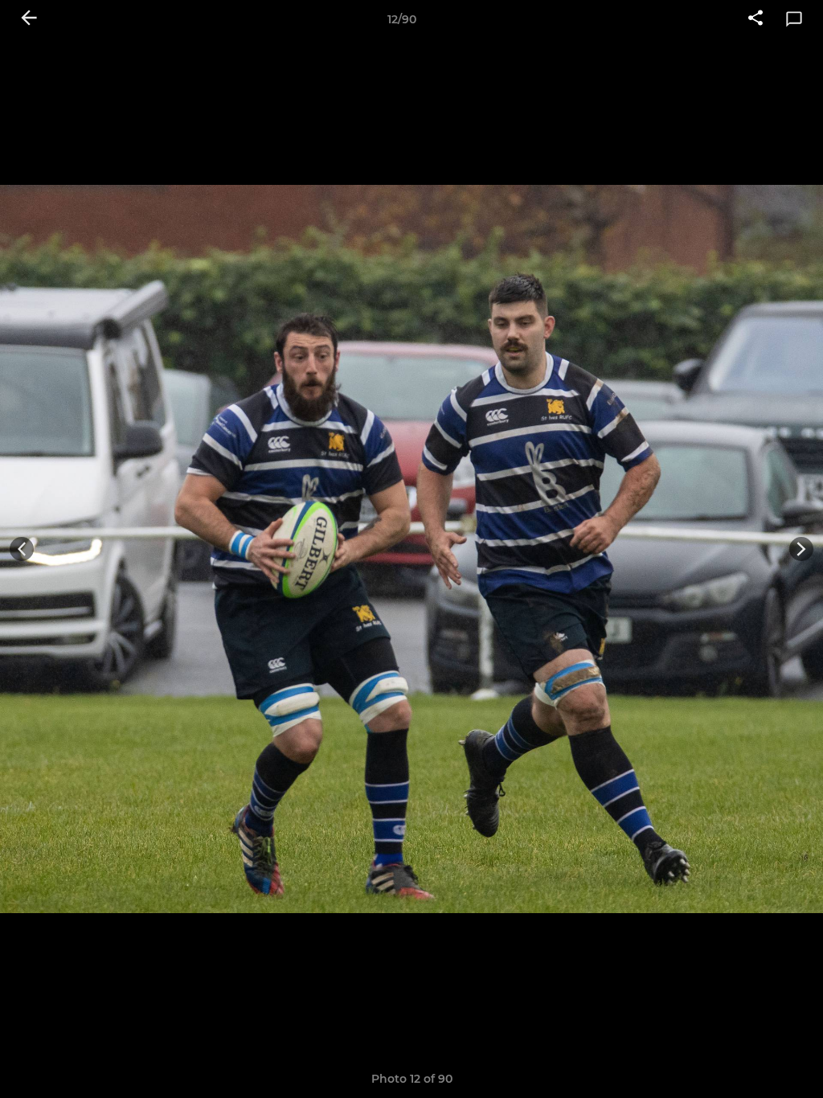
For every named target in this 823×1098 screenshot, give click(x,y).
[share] (755, 19)
